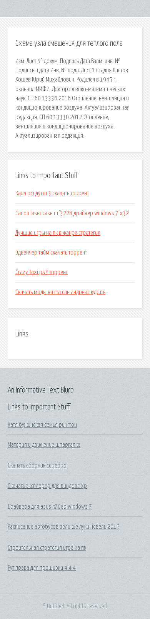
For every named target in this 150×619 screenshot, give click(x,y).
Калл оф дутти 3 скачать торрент (52, 193)
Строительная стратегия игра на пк (47, 548)
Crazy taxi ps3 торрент (41, 272)
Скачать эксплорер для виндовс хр (47, 486)
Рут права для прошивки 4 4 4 (42, 568)
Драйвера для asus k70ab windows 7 (50, 507)
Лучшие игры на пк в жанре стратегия (57, 233)
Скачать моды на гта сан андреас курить (60, 292)
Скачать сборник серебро (37, 466)
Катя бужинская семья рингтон (42, 425)
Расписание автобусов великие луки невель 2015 (64, 527)
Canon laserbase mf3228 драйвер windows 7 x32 (72, 213)
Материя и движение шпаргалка (44, 445)
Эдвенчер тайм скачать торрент (51, 253)
